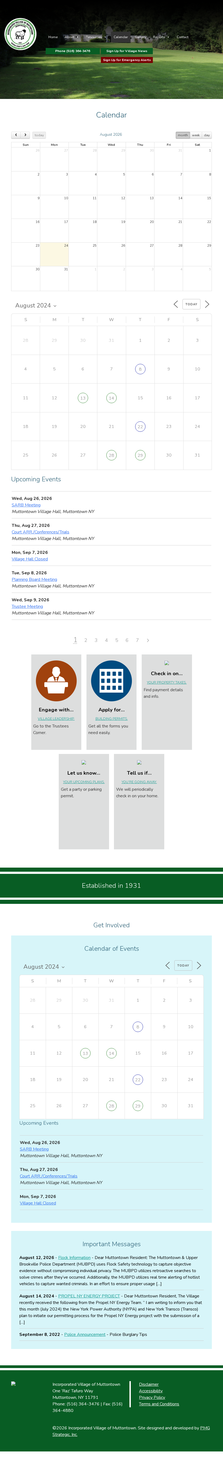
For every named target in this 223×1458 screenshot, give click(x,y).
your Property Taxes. (167, 682)
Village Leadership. (56, 718)
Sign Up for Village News (126, 51)
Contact (182, 37)
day (207, 135)
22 (140, 427)
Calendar (121, 37)
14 (111, 398)
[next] (25, 135)
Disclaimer (149, 1384)
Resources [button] (94, 37)
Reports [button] (159, 37)
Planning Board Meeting (34, 579)
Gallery (140, 37)
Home (53, 37)
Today (191, 304)
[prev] (16, 135)
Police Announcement (85, 1335)
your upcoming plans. (84, 782)
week (196, 135)
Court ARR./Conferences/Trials (40, 532)
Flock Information (74, 1258)
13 (83, 398)
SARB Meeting (26, 505)
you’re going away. (139, 782)
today (39, 135)
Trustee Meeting (27, 606)
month (183, 135)
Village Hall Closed (30, 559)
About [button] (69, 37)
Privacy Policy (152, 1397)
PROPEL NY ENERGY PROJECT (89, 1296)
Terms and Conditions (159, 1404)
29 (140, 455)
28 (111, 455)
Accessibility (151, 1391)
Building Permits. (111, 718)
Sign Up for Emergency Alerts (127, 60)
